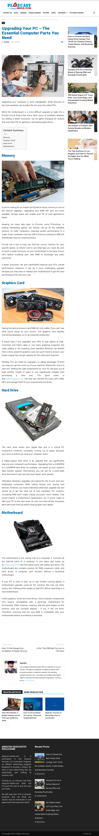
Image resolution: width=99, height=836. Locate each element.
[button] (94, 13)
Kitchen (46, 13)
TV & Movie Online (76, 13)
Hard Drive (7, 143)
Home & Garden (35, 13)
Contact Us (7, 13)
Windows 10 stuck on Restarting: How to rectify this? (53, 715)
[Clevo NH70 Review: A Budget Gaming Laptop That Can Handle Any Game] (11, 704)
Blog (16, 13)
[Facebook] (4, 47)
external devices (11, 565)
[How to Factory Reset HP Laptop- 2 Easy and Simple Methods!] (32, 704)
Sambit (6, 42)
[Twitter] (10, 47)
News (53, 13)
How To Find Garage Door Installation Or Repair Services (14, 649)
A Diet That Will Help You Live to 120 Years (50, 649)
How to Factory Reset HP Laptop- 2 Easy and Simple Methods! (32, 715)
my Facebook (29, 680)
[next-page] (7, 725)
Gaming (23, 13)
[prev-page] (3, 725)
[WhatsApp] (22, 47)
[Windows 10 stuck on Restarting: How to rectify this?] (54, 704)
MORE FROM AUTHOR (33, 692)
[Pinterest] (16, 47)
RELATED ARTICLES (12, 692)
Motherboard (8, 146)
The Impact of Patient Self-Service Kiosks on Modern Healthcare (80, 128)
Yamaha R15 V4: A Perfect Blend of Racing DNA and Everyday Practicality (80, 72)
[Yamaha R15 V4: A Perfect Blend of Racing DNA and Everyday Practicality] (82, 65)
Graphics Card (9, 140)
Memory (6, 137)
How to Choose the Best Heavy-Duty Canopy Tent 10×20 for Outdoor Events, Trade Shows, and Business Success (80, 41)
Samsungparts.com (15, 379)
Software (61, 13)
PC (10, 19)
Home (4, 19)
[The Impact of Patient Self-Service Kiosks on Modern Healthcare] (82, 121)
